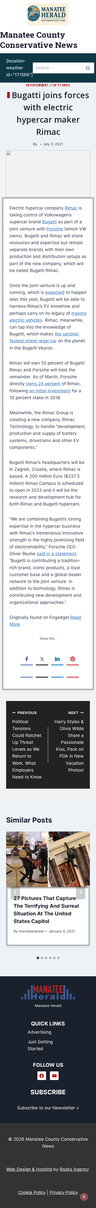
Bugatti (49, 221)
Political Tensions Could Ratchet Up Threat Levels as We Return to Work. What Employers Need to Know (27, 745)
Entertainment (37, 85)
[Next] (80, 892)
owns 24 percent (43, 383)
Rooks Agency (74, 1169)
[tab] (38, 958)
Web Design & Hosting (29, 1169)
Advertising (39, 1032)
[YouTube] (54, 1075)
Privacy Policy (64, 1192)
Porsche (54, 228)
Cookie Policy (32, 1192)
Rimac (71, 208)
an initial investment (49, 390)
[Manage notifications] (84, 1197)
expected (55, 292)
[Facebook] (41, 1075)
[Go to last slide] (15, 892)
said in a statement (56, 553)
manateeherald (31, 931)
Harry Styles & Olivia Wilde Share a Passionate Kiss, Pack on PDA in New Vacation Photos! (69, 742)
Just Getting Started (40, 1045)
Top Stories (60, 85)
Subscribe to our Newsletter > (48, 1107)
